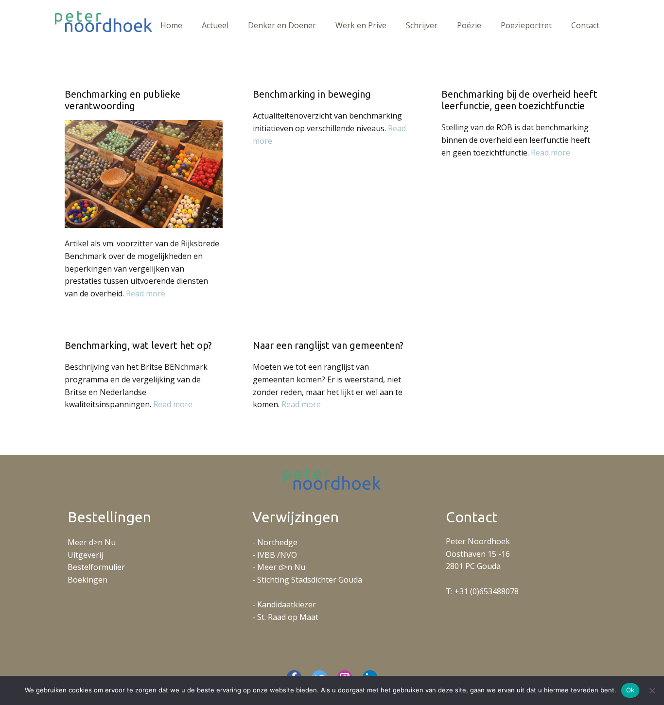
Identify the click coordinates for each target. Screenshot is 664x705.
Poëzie (469, 25)
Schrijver (421, 25)
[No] (652, 690)
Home (171, 25)
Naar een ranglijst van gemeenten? (328, 345)
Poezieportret (526, 25)
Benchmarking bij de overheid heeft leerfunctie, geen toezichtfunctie (519, 99)
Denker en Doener (282, 25)
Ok (630, 690)
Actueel (215, 25)
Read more (145, 293)
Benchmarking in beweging (312, 94)
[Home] (103, 21)
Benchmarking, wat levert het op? (138, 345)
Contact (585, 25)
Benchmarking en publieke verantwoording (122, 99)
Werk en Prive (360, 25)
